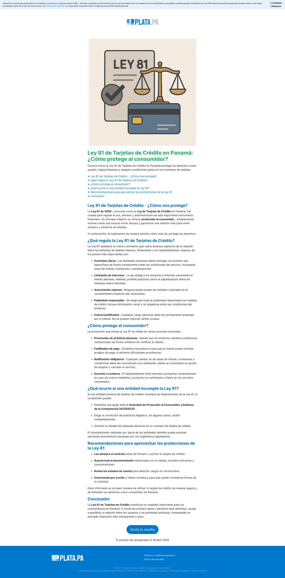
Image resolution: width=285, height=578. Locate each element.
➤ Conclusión (96, 196)
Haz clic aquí (63, 6)
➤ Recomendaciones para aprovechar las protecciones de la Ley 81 (130, 192)
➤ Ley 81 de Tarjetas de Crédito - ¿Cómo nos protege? (122, 176)
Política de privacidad (154, 559)
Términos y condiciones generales (159, 555)
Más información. (50, 6)
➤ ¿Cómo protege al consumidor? (109, 184)
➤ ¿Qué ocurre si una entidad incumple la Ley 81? (118, 188)
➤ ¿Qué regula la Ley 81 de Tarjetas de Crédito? (117, 180)
